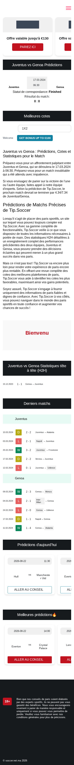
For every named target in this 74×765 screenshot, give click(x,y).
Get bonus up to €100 (35, 138)
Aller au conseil (28, 589)
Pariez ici (27, 47)
